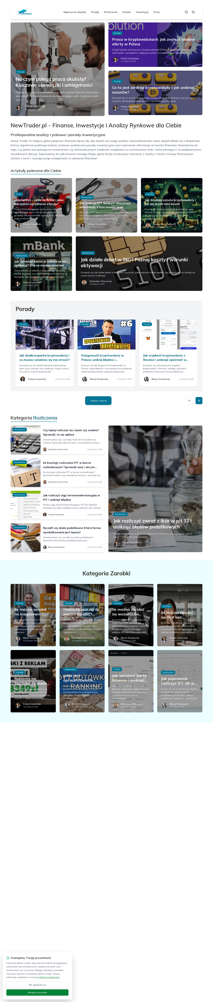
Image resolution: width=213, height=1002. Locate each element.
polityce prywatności (48, 977)
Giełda (117, 669)
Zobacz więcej (98, 400)
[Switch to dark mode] (193, 12)
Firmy (156, 12)
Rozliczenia (110, 12)
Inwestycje (142, 12)
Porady (95, 12)
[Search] (186, 12)
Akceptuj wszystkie (37, 992)
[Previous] (189, 400)
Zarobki (126, 12)
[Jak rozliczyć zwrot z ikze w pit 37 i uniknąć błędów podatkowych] (155, 489)
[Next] (199, 400)
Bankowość (21, 255)
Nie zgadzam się (37, 984)
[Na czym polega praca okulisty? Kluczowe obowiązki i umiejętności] (58, 69)
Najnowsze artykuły (74, 12)
